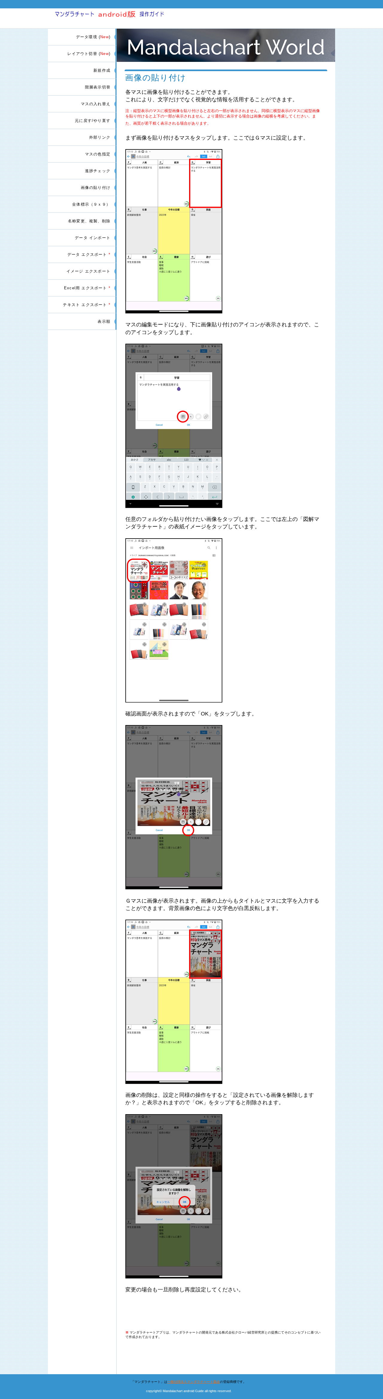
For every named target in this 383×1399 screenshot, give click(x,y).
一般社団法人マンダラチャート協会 (193, 1381)
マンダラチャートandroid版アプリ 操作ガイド (119, 17)
